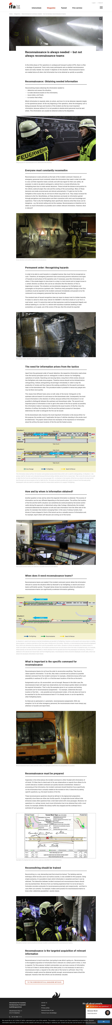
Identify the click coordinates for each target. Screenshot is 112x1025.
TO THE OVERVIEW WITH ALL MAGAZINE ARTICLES (44, 982)
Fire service (77, 8)
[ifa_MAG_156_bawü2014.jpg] (56, 34)
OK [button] (104, 1021)
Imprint (43, 1005)
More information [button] (90, 1022)
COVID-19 (44, 1002)
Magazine (51, 8)
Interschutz (36, 8)
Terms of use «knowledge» (49, 1013)
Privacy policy (45, 1008)
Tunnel (64, 8)
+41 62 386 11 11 (16, 1017)
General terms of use (47, 1010)
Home (11, 14)
